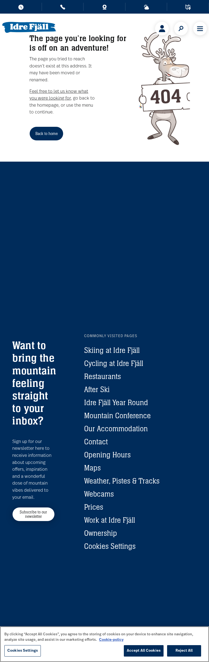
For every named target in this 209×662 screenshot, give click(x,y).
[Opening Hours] (21, 8)
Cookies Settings (110, 546)
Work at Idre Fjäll (109, 520)
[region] (104, 644)
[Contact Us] (63, 8)
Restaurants (102, 376)
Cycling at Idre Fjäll (113, 363)
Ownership (100, 533)
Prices (93, 507)
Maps (92, 467)
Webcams (99, 493)
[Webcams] (104, 8)
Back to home (46, 133)
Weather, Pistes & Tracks (121, 480)
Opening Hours (107, 454)
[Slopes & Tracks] (146, 8)
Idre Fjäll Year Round (116, 402)
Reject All (184, 650)
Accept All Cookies (144, 650)
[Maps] (188, 8)
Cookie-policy (111, 640)
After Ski (97, 389)
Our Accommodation (116, 428)
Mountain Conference (117, 415)
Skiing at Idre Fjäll (112, 350)
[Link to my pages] (162, 28)
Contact (96, 441)
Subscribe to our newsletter (33, 514)
